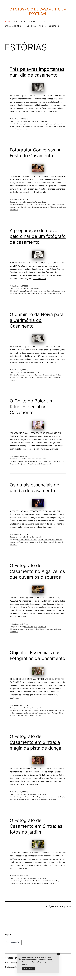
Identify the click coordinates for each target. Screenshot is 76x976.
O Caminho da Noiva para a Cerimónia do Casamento (36, 320)
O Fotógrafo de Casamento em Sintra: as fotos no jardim (36, 826)
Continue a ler (50, 111)
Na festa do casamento (33, 207)
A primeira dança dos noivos (27, 539)
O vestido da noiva (22, 715)
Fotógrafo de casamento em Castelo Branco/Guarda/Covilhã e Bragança (35, 293)
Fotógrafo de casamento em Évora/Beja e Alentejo (36, 542)
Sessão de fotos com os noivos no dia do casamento (37, 883)
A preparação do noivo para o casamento (32, 291)
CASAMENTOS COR (38, 21)
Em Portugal (43, 121)
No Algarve (42, 626)
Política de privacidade (13, 963)
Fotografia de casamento (56, 291)
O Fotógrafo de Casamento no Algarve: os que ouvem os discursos (37, 571)
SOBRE (23, 21)
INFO (41, 26)
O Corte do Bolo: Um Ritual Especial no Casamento (31, 406)
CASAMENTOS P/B (13, 26)
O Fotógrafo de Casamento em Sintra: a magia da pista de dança (35, 742)
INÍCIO (15, 21)
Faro (35, 626)
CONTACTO (54, 26)
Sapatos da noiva (36, 715)
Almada (27, 372)
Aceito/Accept (28, 968)
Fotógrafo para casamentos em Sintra (49, 797)
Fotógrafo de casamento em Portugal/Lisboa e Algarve (42, 126)
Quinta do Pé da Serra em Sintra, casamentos (36, 464)
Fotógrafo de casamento (25, 375)
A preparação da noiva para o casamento (31, 124)
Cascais (27, 121)
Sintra (44, 202)
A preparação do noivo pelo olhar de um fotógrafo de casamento (38, 236)
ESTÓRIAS (31, 26)
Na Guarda (37, 288)
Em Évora (27, 537)
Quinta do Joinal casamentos (26, 377)
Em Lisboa (34, 121)
